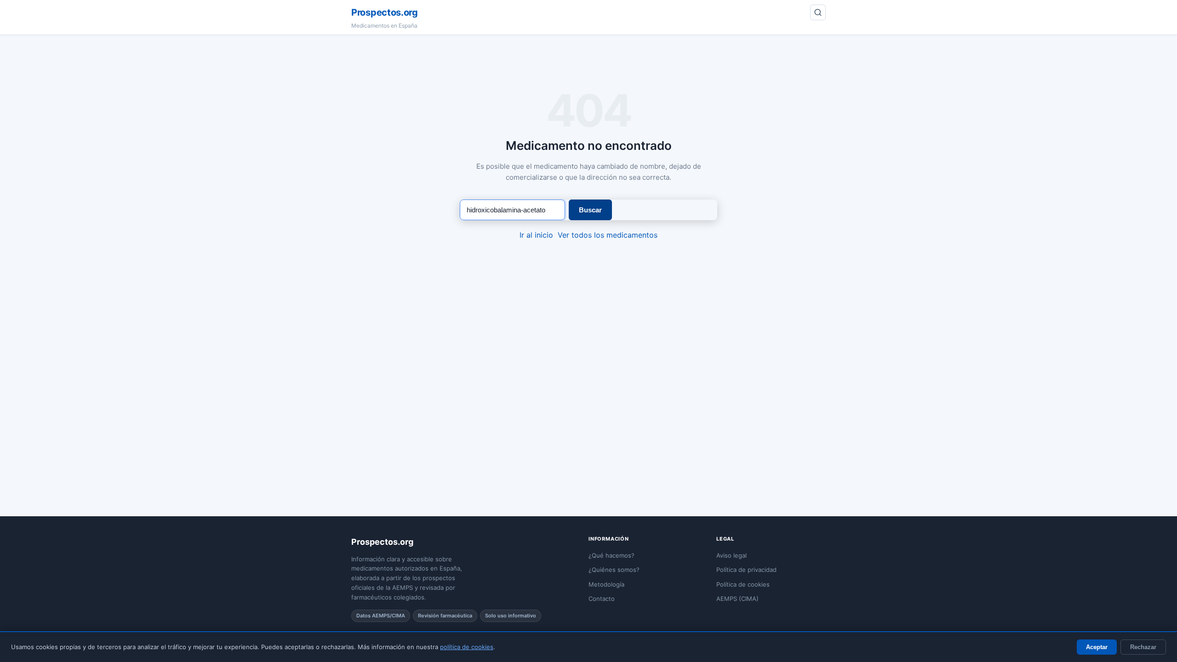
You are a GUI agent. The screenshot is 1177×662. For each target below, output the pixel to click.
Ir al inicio (536, 235)
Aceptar (1097, 647)
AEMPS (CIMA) (737, 598)
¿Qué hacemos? (611, 555)
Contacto (601, 598)
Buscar (590, 210)
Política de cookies (743, 584)
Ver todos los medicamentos (607, 235)
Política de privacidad (746, 569)
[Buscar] (818, 12)
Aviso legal (731, 555)
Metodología (606, 584)
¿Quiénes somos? (614, 569)
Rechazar (1143, 647)
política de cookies (466, 647)
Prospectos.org (384, 12)
